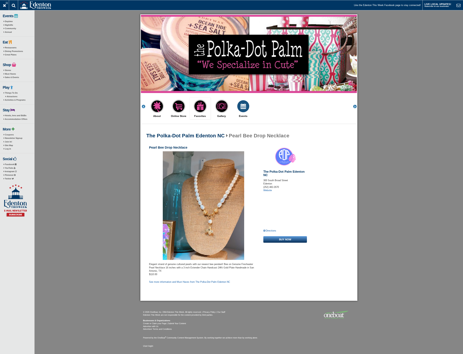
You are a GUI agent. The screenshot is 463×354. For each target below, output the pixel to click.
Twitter (8, 179)
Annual (8, 32)
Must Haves (10, 74)
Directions (271, 230)
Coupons (9, 135)
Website (267, 190)
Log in (8, 149)
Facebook (10, 164)
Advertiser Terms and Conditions (157, 329)
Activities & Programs (15, 100)
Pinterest (9, 175)
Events (243, 116)
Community (10, 28)
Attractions (12, 96)
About (157, 116)
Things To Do (11, 93)
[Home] (35, 4)
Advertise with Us (150, 326)
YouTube (9, 168)
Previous (145, 106)
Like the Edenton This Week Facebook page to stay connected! (387, 5)
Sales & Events (12, 77)
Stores (8, 70)
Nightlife (9, 25)
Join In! (8, 142)
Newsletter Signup (13, 138)
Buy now (285, 239)
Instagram (10, 171)
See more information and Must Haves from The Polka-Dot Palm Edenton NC (189, 282)
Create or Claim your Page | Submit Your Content (164, 323)
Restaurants (10, 48)
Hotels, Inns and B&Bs (15, 115)
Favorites (200, 116)
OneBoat (161, 338)
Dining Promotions (14, 51)
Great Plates (10, 55)
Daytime (9, 21)
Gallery (221, 116)
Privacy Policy (209, 312)
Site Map (9, 145)
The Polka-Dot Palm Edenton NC (185, 135)
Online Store (178, 116)
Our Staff (221, 312)
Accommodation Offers (16, 119)
